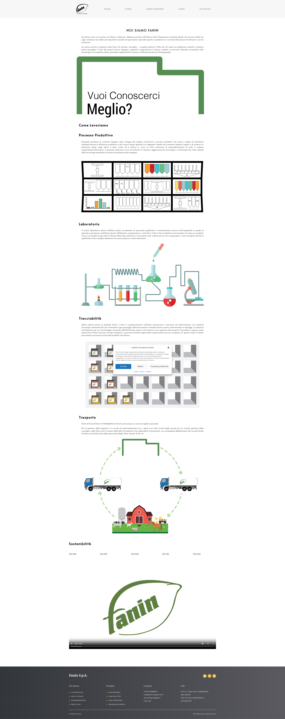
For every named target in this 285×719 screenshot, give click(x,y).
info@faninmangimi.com (153, 695)
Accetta (123, 366)
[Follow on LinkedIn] (205, 676)
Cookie (136, 371)
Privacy (142, 371)
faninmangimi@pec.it (152, 698)
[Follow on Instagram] (214, 676)
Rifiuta (140, 366)
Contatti (148, 371)
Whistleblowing (198, 714)
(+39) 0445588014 (150, 692)
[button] (168, 347)
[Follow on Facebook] (209, 676)
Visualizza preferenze (159, 366)
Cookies (207, 714)
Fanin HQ (147, 701)
